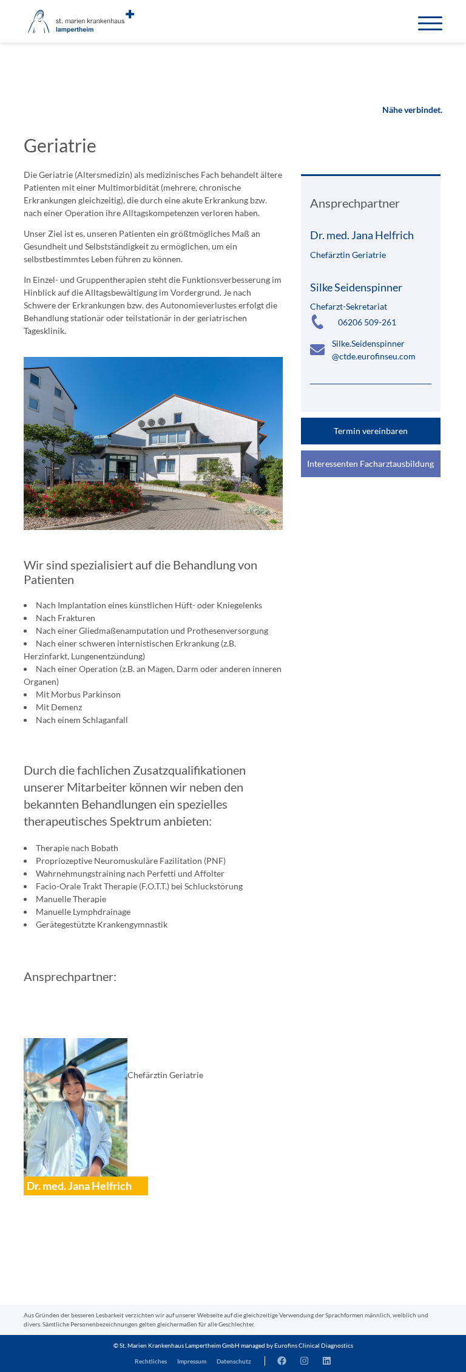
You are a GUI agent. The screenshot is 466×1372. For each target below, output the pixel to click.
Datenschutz (234, 1361)
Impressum (191, 1361)
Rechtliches (151, 1361)
